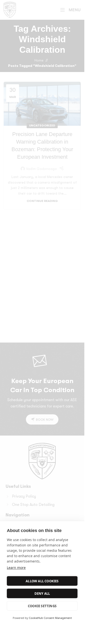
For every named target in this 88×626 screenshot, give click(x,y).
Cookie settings (42, 606)
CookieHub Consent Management (50, 618)
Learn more (16, 567)
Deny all (42, 593)
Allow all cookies (42, 581)
